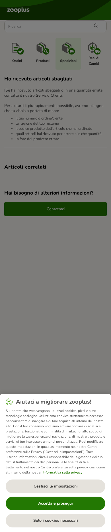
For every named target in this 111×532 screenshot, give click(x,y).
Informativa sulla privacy (62, 472)
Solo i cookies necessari (55, 520)
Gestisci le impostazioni (56, 486)
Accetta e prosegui (55, 503)
